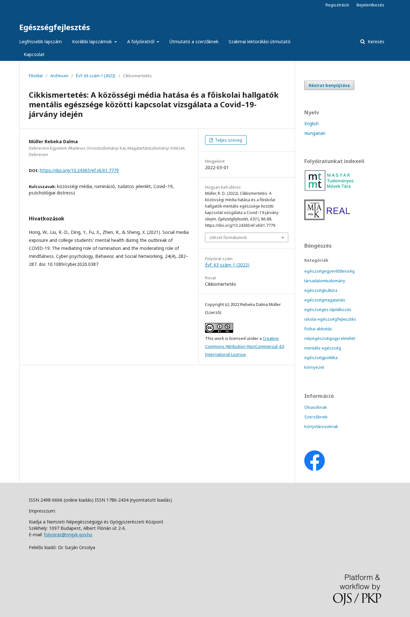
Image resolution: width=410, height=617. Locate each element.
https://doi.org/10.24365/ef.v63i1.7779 (79, 170)
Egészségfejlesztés (54, 27)
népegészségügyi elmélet (329, 338)
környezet (314, 367)
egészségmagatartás (324, 300)
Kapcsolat (34, 54)
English (311, 123)
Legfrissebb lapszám (40, 41)
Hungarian (314, 133)
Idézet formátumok (228, 237)
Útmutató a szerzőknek (193, 41)
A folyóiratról (141, 41)
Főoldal (36, 75)
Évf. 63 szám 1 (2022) (95, 75)
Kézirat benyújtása (329, 85)
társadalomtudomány (324, 281)
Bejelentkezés (370, 5)
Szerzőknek (316, 417)
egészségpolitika (321, 357)
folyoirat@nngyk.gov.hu (68, 534)
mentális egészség (322, 348)
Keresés (375, 41)
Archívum (59, 75)
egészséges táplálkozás (327, 309)
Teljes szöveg (228, 140)
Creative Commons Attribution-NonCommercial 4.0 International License (244, 346)
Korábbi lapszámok (92, 41)
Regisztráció (337, 5)
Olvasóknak (315, 407)
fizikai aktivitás (318, 329)
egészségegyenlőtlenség (329, 271)
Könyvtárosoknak (321, 426)
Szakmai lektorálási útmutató (260, 41)
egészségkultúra (320, 290)
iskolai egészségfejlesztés (330, 319)
